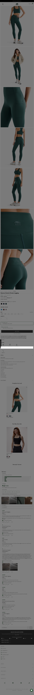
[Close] (32, 347)
